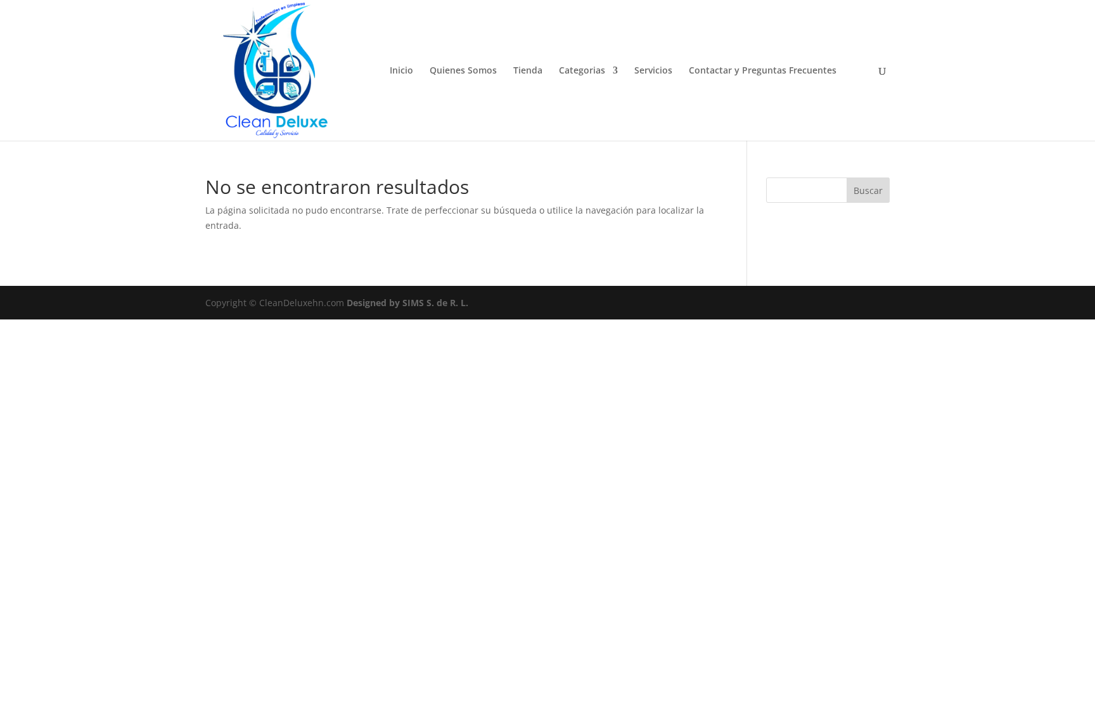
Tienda (527, 71)
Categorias (582, 71)
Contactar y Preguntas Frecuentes (762, 71)
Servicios (653, 71)
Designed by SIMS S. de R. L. (407, 303)
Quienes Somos (463, 71)
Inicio (401, 71)
